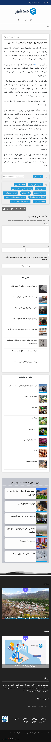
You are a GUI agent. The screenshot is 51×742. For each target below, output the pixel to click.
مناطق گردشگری (39, 201)
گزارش (34, 722)
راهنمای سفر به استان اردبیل (22, 188)
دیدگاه (46, 224)
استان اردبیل (41, 188)
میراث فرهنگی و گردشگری (20, 201)
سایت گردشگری (39, 193)
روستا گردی (42, 722)
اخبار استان (38, 176)
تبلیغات (30, 2)
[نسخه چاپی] (4, 209)
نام (47, 247)
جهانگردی (25, 719)
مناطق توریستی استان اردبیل (15, 197)
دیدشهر (36, 64)
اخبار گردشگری (20, 184)
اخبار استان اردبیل (35, 184)
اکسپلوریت (5, 739)
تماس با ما (45, 2)
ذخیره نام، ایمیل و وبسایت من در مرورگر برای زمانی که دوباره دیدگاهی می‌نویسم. (26, 258)
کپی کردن (20, 176)
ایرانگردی (43, 719)
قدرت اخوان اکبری (10, 193)
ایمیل (23, 247)
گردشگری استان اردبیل (37, 197)
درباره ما (37, 2)
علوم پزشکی (25, 193)
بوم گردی (34, 719)
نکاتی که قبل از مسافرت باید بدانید (25, 482)
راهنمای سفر (15, 719)
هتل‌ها (26, 722)
